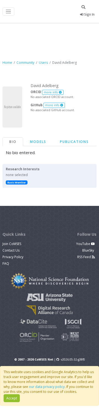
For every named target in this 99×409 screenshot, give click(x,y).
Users (43, 62)
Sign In (89, 14)
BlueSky (88, 250)
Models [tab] (38, 141)
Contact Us (11, 250)
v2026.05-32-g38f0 (73, 359)
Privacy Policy (12, 257)
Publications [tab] (74, 141)
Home (7, 62)
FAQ (5, 263)
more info (51, 92)
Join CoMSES (11, 243)
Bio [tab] (12, 141)
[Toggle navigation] (8, 11)
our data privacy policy (47, 386)
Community (25, 62)
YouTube (83, 243)
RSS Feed (84, 257)
